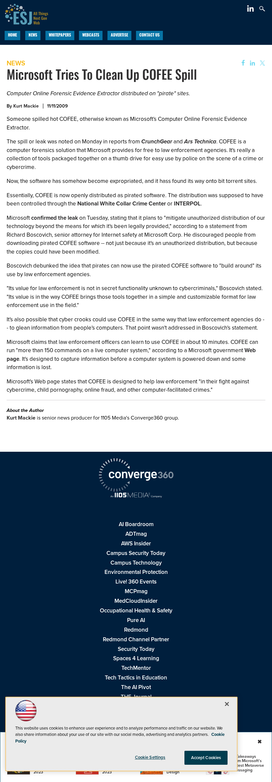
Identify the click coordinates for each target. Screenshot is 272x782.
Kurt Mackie (26, 106)
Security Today (136, 649)
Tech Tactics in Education (136, 677)
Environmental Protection (136, 572)
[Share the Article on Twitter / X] (261, 63)
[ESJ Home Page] (24, 13)
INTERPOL (187, 203)
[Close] (227, 704)
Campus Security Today (136, 553)
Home (12, 36)
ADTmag (136, 534)
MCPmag (136, 591)
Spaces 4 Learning (136, 658)
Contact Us (149, 36)
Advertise (119, 36)
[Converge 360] (136, 476)
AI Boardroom (136, 524)
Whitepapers (60, 36)
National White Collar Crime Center (121, 203)
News (33, 36)
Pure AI (136, 620)
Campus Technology (136, 563)
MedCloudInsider (136, 601)
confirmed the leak (54, 218)
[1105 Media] (136, 496)
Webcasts (90, 36)
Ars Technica (200, 141)
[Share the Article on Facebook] (241, 63)
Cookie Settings (150, 757)
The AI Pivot (136, 687)
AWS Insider (136, 543)
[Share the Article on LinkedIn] (251, 63)
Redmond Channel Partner (136, 639)
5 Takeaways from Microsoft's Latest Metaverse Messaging (248, 763)
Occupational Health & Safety (136, 610)
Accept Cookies (206, 757)
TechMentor (136, 668)
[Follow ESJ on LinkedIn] (251, 10)
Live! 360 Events (136, 582)
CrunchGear (156, 141)
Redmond (136, 630)
